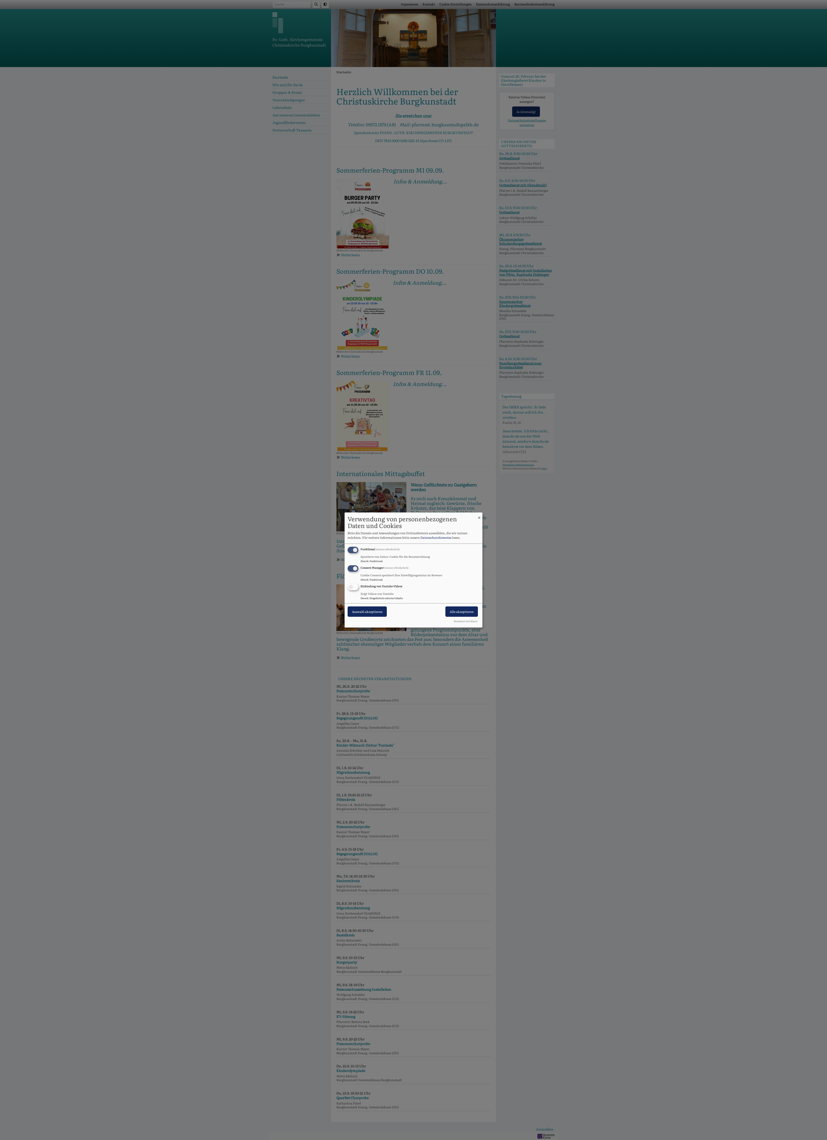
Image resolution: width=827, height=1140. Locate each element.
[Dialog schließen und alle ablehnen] (479, 515)
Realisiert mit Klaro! (466, 621)
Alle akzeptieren (462, 611)
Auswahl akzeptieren (367, 611)
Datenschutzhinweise (435, 537)
